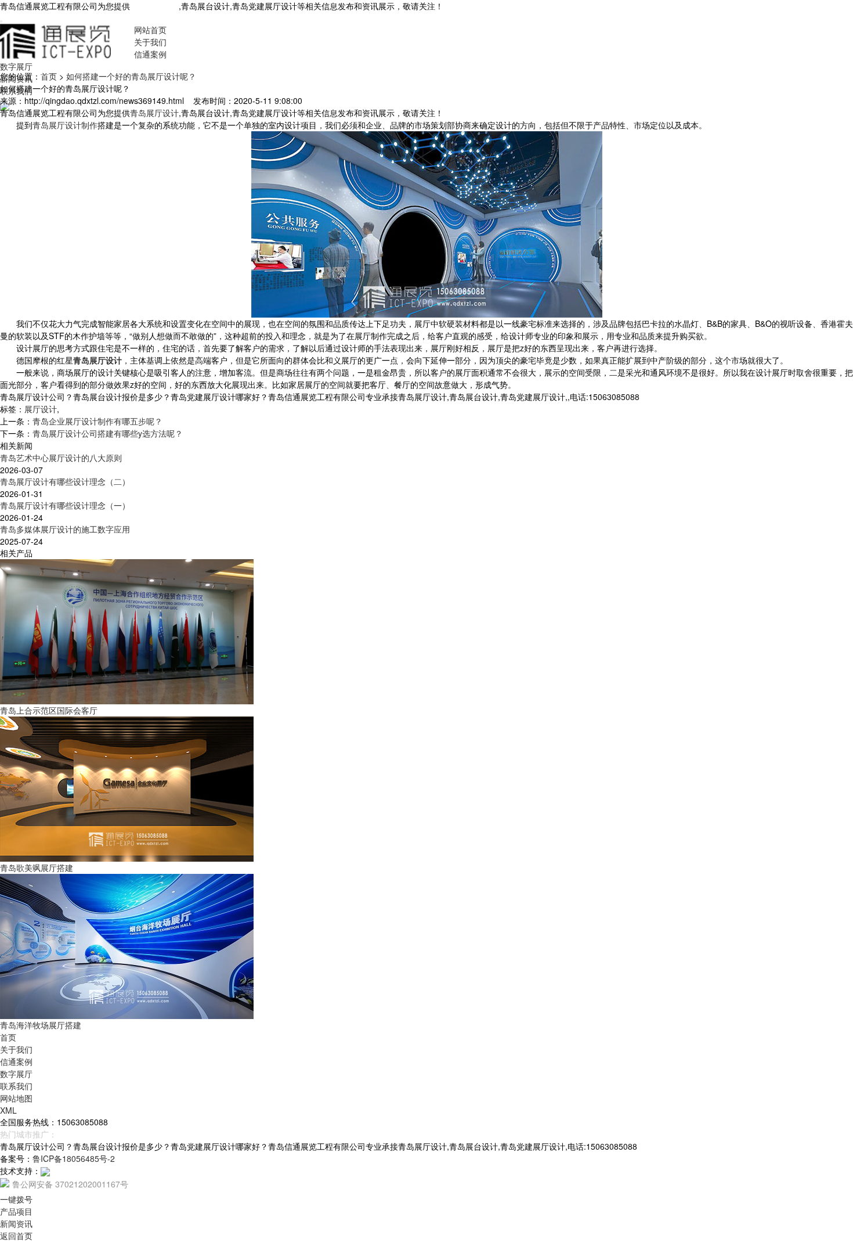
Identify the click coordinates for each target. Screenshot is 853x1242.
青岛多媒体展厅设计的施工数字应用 (65, 529)
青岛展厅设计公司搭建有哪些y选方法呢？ (107, 433)
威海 (102, 1134)
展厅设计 (40, 409)
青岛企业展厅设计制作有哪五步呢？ (97, 421)
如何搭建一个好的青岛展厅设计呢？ (131, 76)
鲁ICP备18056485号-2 (73, 1158)
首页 (49, 76)
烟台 (83, 1134)
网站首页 (150, 29)
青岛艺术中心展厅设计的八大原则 (61, 457)
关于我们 (150, 42)
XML (8, 1110)
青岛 (65, 1134)
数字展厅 (16, 66)
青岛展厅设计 (154, 6)
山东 (121, 1134)
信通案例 (150, 54)
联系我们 (16, 1086)
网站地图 (16, 1098)
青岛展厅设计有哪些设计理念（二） (65, 481)
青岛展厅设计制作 (64, 125)
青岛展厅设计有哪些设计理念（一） (65, 505)
